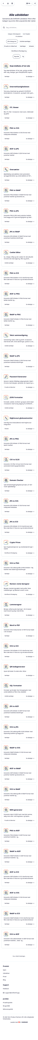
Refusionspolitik (8, 1009)
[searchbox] (19, 27)
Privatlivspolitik (7, 1002)
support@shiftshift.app (12, 993)
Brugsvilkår (6, 1006)
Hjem (4, 970)
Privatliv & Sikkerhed (10, 46)
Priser (5, 976)
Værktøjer (23, 46)
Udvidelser (6, 973)
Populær (16, 56)
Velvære (31, 46)
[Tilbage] (3, 3)
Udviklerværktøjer (25, 41)
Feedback (6, 988)
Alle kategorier (12, 41)
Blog (4, 980)
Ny (23, 56)
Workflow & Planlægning (19, 51)
